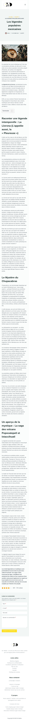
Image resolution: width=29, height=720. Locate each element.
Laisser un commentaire (9, 630)
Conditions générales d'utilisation (14, 664)
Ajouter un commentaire (9, 617)
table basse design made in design (14, 688)
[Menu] (25, 4)
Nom (4, 603)
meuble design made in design (14, 709)
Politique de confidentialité (14, 663)
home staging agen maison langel (14, 707)
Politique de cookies (14, 672)
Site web (5, 612)
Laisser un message (14, 684)
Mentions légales (14, 661)
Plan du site (14, 666)
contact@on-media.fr (14, 680)
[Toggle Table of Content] (11, 111)
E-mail (5, 608)
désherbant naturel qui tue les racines (14, 690)
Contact (14, 668)
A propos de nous (14, 704)
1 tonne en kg (14, 686)
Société (22, 33)
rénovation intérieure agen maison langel (14, 710)
